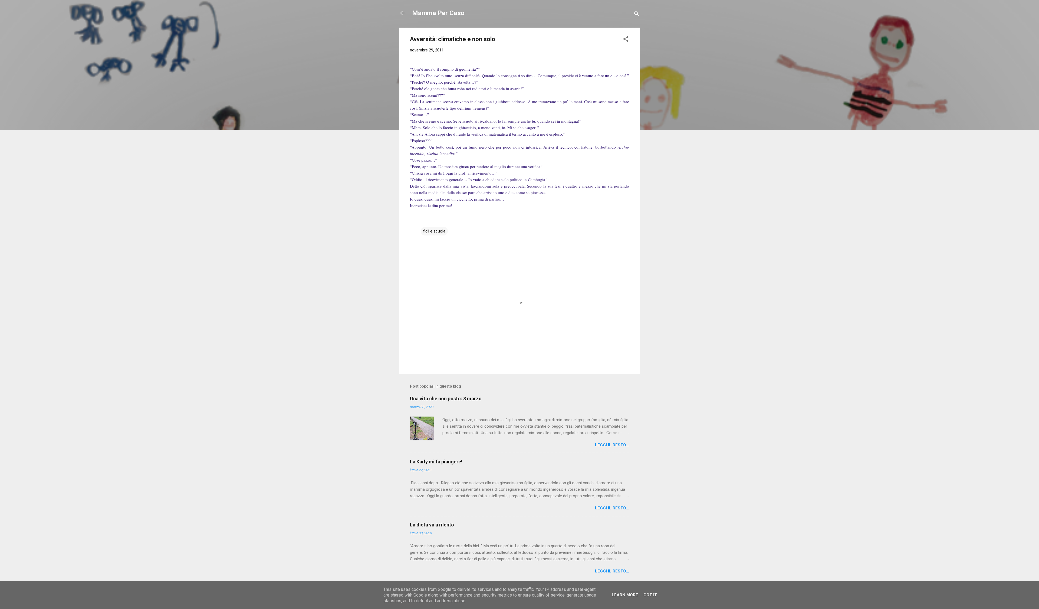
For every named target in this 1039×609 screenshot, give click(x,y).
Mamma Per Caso (438, 13)
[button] (626, 40)
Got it (650, 594)
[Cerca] (636, 14)
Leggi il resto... (612, 445)
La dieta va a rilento (432, 525)
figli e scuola (434, 231)
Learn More (625, 594)
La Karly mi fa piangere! (436, 461)
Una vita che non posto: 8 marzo (446, 398)
